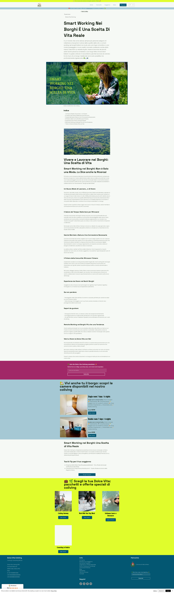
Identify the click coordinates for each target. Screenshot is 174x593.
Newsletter (82, 571)
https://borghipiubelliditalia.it (85, 465)
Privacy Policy (54, 591)
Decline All (161, 591)
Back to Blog (85, 11)
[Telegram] (90, 583)
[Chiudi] (172, 591)
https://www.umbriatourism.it (82, 468)
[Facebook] (87, 583)
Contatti (81, 574)
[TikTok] (80, 583)
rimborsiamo (89, 8)
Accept (168, 591)
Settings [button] (155, 591)
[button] (99, 5)
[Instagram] (84, 583)
